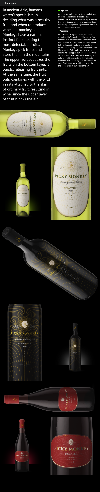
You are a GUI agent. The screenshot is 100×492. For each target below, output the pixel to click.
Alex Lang (10, 3)
